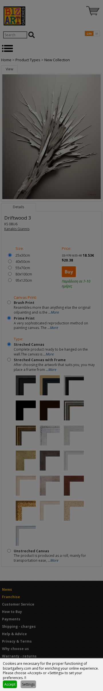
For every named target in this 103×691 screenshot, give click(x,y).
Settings (28, 684)
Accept (9, 684)
